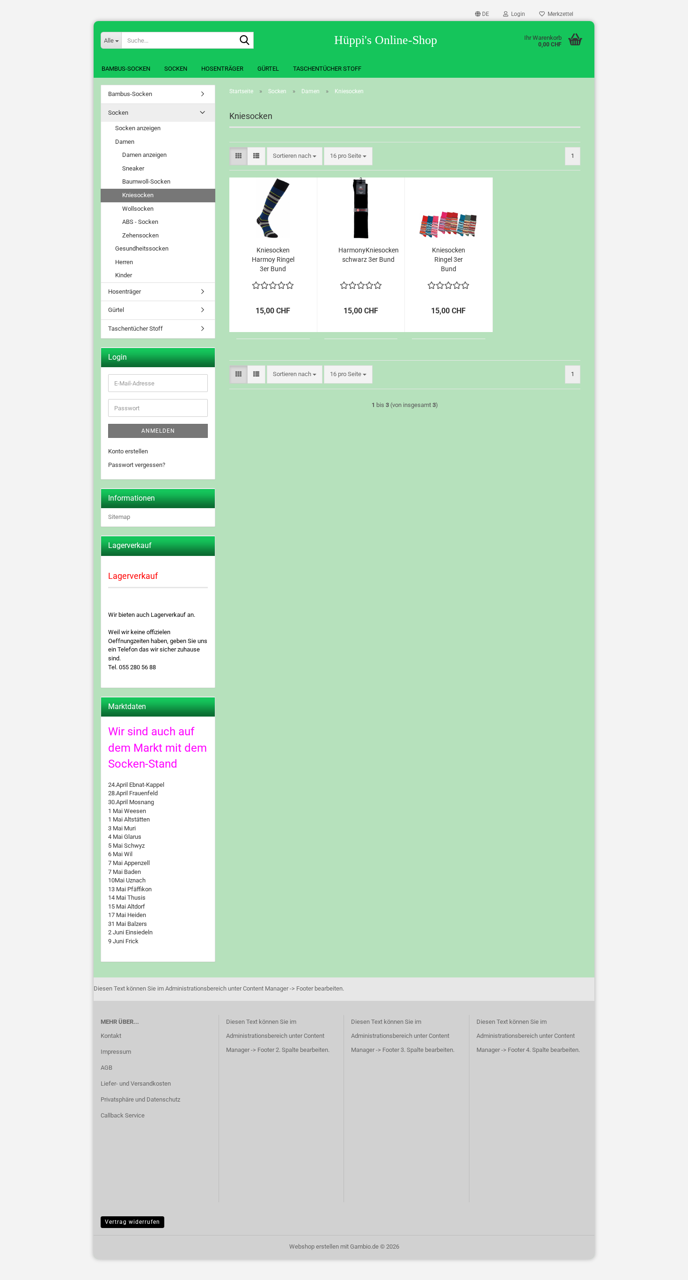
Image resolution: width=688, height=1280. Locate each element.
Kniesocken (138, 195)
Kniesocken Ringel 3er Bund (448, 259)
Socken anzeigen (138, 128)
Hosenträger (222, 68)
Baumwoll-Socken (146, 181)
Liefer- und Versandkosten (136, 1083)
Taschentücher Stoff (327, 68)
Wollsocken (138, 208)
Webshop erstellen (314, 1246)
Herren (124, 262)
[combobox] (294, 156)
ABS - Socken (140, 221)
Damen (124, 141)
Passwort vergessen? (136, 464)
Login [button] (516, 14)
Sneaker (133, 168)
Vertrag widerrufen (132, 1222)
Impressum (116, 1051)
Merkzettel (559, 14)
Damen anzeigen (144, 154)
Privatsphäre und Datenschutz (140, 1099)
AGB (106, 1067)
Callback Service (123, 1115)
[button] (482, 14)
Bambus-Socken (126, 68)
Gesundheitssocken (141, 248)
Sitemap (119, 516)
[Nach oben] (662, 1266)
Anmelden (158, 431)
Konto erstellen (128, 451)
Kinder (123, 275)
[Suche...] (245, 40)
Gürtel (268, 68)
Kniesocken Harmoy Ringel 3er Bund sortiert (273, 260)
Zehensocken (140, 235)
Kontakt (111, 1035)
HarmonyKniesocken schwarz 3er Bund (368, 254)
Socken (175, 68)
